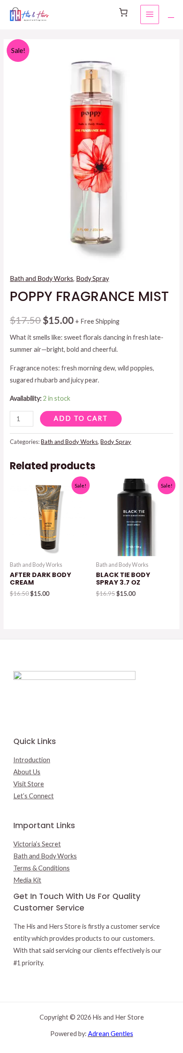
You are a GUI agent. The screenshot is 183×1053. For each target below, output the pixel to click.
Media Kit (27, 880)
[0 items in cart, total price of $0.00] (123, 12)
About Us (26, 772)
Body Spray (92, 278)
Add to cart (81, 418)
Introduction (31, 760)
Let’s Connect (33, 796)
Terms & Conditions (41, 868)
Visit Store (28, 784)
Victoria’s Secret (37, 844)
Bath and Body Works (41, 278)
